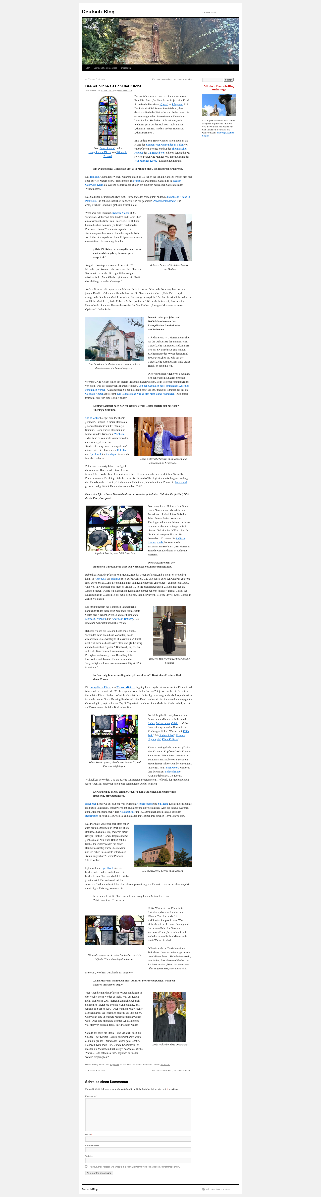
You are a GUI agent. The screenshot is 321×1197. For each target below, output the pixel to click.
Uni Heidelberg (155, 152)
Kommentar (91, 1096)
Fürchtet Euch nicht (95, 79)
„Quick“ (163, 104)
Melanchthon (163, 723)
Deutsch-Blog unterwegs (105, 67)
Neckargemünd (144, 803)
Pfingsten (177, 104)
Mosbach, (90, 618)
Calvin (174, 723)
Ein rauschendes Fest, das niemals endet (172, 79)
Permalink (165, 1064)
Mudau (136, 180)
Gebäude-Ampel (94, 393)
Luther (151, 723)
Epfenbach (122, 450)
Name (88, 1134)
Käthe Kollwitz (170, 739)
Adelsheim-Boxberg (122, 618)
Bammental (181, 482)
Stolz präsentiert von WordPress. (219, 1189)
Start (88, 67)
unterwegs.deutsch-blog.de (218, 134)
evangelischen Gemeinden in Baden (165, 144)
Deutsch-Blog (98, 11)
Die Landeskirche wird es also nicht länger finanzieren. (146, 393)
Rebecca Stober (120, 213)
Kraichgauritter (127, 811)
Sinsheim (163, 803)
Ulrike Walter (92, 417)
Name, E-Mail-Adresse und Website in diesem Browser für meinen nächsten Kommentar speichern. (135, 1166)
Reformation (91, 815)
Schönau (115, 578)
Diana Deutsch (125, 90)
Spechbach (95, 454)
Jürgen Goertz (172, 767)
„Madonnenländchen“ (164, 200)
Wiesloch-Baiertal (125, 687)
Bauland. (95, 176)
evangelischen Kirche (100, 152)
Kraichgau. (111, 454)
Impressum (126, 67)
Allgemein (114, 1064)
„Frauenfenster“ (107, 148)
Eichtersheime (172, 771)
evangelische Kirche (100, 687)
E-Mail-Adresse (93, 1145)
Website (89, 1155)
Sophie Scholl (166, 735)
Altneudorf (100, 578)
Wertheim (119, 434)
